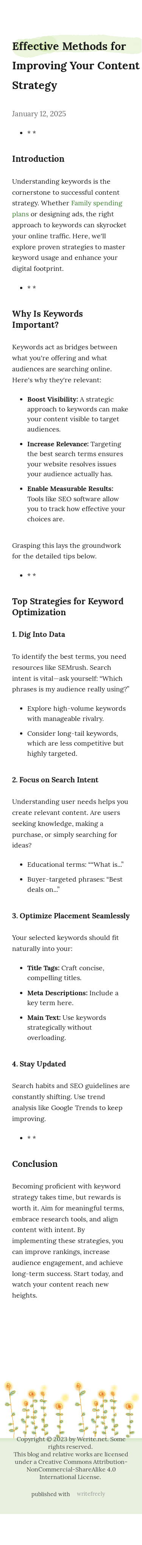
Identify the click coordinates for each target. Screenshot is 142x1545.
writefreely (91, 1493)
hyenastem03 (21, 12)
